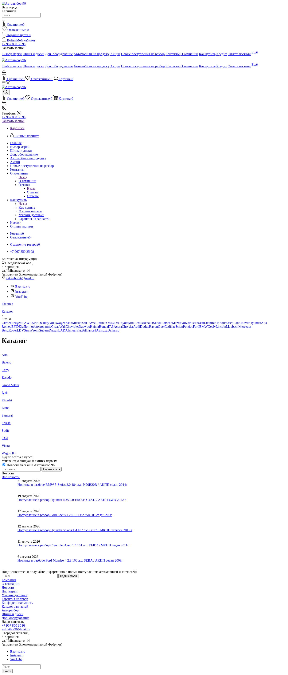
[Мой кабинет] (4, 74)
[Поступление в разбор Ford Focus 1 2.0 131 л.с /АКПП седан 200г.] (9, 517)
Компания (9, 580)
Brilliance (88, 330)
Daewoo (84, 326)
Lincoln (221, 326)
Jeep (230, 323)
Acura (118, 326)
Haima (94, 326)
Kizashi (7, 400)
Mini (131, 323)
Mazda (176, 323)
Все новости (11, 477)
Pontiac (188, 326)
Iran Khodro (219, 323)
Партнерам (9, 591)
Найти (7, 671)
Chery (45, 323)
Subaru (44, 330)
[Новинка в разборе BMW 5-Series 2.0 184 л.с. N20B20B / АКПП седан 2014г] (9, 486)
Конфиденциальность (17, 602)
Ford (196, 326)
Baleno (6, 362)
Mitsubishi (79, 323)
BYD (15, 326)
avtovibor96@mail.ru (20, 278)
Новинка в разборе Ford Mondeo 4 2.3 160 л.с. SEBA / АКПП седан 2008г (70, 560)
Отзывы (33, 192)
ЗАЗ (97, 330)
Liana (5, 408)
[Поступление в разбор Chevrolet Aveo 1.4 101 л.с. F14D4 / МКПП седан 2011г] (9, 547)
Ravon (153, 326)
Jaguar (72, 330)
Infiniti (101, 323)
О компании (27, 181)
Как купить (27, 207)
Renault (148, 323)
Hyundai (255, 323)
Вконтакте (22, 286)
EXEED (35, 323)
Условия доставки (14, 595)
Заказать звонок (13, 121)
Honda (103, 326)
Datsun (53, 330)
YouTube (21, 296)
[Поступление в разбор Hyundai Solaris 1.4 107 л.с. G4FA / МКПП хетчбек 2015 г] (9, 532)
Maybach (232, 326)
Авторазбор (10, 610)
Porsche (166, 323)
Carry (5, 370)
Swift (5, 430)
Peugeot (17, 323)
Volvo (185, 323)
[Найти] (3, 20)
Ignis (5, 392)
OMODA (112, 323)
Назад (23, 177)
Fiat (79, 330)
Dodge (144, 326)
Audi (136, 326)
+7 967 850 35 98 (14, 44)
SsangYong (31, 330)
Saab (69, 323)
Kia (21, 326)
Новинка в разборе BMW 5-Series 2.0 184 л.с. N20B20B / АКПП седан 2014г (72, 484)
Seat (201, 323)
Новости (8, 587)
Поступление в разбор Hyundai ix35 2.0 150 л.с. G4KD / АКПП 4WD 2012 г (71, 500)
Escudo (7, 377)
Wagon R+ (9, 453)
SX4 (5, 438)
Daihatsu (113, 330)
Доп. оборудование (37, 326)
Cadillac (169, 326)
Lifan (207, 323)
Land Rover (241, 323)
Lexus (139, 323)
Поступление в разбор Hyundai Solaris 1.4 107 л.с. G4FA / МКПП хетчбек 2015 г (74, 530)
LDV (20, 330)
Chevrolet (72, 326)
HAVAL (91, 323)
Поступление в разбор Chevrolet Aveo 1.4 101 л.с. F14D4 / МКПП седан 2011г (73, 545)
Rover (13, 330)
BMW (203, 326)
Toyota (123, 323)
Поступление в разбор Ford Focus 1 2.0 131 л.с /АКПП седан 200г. (64, 515)
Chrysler (127, 326)
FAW (26, 323)
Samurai (7, 415)
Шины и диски (12, 614)
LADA (63, 330)
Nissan (193, 323)
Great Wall (58, 326)
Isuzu (104, 330)
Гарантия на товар (15, 599)
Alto (5, 355)
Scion (179, 326)
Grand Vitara (10, 385)
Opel (161, 326)
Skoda (157, 323)
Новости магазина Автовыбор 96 (30, 465)
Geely (212, 326)
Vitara (6, 445)
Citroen (7, 323)
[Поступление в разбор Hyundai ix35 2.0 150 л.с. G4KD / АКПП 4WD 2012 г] (9, 501)
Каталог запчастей (15, 606)
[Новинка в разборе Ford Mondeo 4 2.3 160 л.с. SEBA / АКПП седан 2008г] (9, 562)
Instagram (21, 291)
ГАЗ (111, 326)
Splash (6, 423)
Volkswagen (57, 323)
